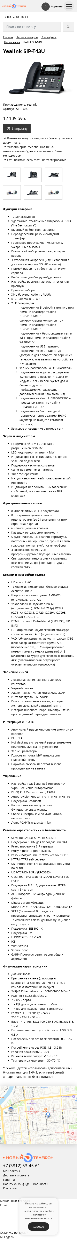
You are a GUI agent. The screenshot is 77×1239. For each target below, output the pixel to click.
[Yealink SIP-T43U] (38, 79)
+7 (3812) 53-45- (14, 17)
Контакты (10, 1188)
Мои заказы (11, 1171)
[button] (17, 128)
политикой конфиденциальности (38, 1216)
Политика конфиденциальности (25, 1184)
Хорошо (38, 1227)
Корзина (54, 6)
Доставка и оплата (16, 1175)
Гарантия (9, 1180)
